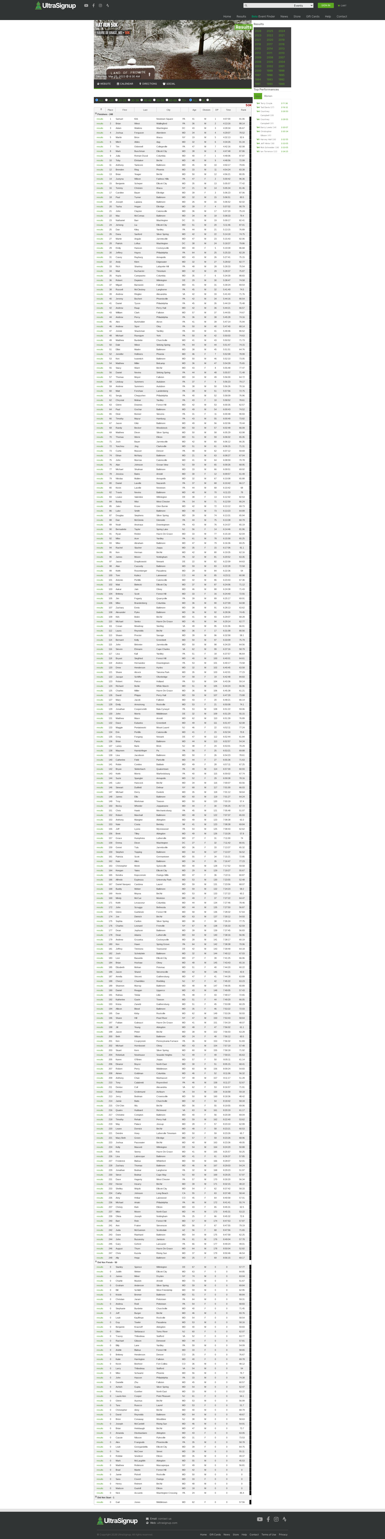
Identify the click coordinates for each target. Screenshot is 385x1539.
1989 (282, 83)
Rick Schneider (267, 147)
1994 (258, 79)
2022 (270, 35)
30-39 (135, 100)
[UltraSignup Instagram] (101, 5)
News (284, 16)
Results (241, 16)
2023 (258, 35)
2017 (270, 44)
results (100, 119)
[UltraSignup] (55, 5)
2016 (282, 44)
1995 (282, 75)
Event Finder (263, 16)
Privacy (283, 1534)
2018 (258, 44)
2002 (270, 66)
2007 (282, 57)
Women (268, 95)
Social (170, 83)
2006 (258, 61)
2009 (258, 57)
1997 (258, 75)
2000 (258, 70)
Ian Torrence (266, 151)
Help (328, 16)
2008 (270, 57)
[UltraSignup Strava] (108, 5)
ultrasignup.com (167, 1522)
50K (249, 105)
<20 (110, 100)
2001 (282, 66)
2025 (270, 30)
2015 (258, 48)
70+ (184, 100)
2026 (258, 30)
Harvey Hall (266, 139)
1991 (257, 83)
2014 (270, 48)
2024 (282, 30)
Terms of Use (268, 1534)
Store (297, 16)
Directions (149, 83)
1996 (270, 75)
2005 (270, 61)
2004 (282, 61)
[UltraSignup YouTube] (87, 5)
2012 (258, 53)
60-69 (173, 100)
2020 (270, 39)
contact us (164, 1518)
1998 (282, 70)
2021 (282, 35)
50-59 (160, 100)
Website (105, 83)
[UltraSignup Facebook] (94, 5)
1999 (270, 70)
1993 (270, 79)
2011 (269, 53)
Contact (342, 16)
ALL (101, 100)
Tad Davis (265, 107)
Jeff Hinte (265, 143)
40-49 (147, 100)
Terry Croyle (266, 103)
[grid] (172, 808)
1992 (282, 79)
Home (227, 16)
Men (257, 96)
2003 (258, 66)
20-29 (122, 100)
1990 (270, 83)
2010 (282, 53)
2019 (282, 39)
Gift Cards (312, 16)
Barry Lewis (266, 127)
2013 (282, 48)
